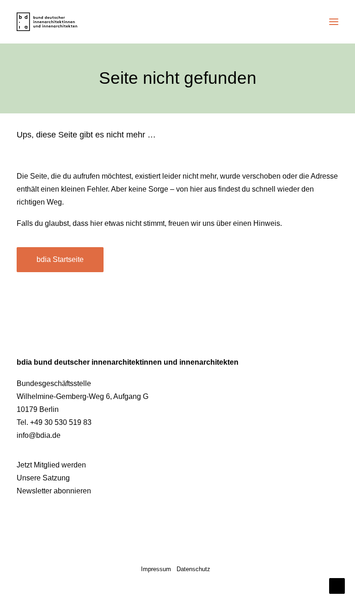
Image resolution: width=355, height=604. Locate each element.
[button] (333, 22)
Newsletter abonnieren (54, 491)
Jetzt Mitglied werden (51, 465)
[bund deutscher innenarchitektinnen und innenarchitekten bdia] (47, 21)
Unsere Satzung (43, 478)
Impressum (156, 569)
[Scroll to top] (337, 585)
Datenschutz (193, 569)
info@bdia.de (39, 435)
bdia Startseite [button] (60, 259)
